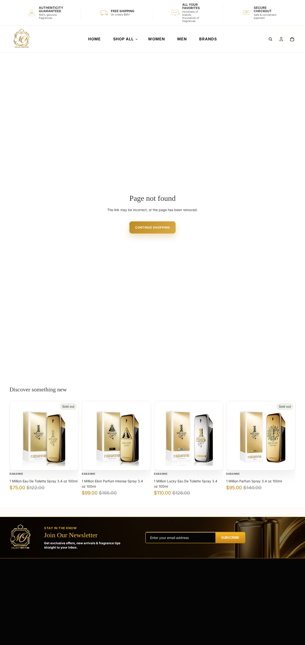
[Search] (270, 39)
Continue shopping (152, 227)
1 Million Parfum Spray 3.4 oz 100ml (254, 481)
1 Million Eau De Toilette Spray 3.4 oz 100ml (43, 481)
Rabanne (16, 473)
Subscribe (230, 537)
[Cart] (292, 39)
